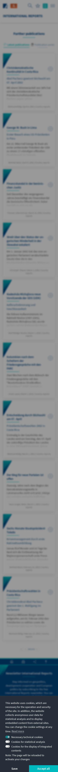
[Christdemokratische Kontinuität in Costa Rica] (29, 81)
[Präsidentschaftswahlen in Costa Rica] (29, 608)
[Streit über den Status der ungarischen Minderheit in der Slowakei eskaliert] (29, 250)
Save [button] (14, 768)
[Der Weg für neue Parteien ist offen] (29, 486)
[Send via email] (23, 662)
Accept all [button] (43, 768)
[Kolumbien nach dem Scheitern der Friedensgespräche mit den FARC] (29, 370)
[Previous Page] (25, 649)
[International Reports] (13, 5)
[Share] (35, 662)
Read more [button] (18, 731)
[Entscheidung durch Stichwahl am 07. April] (29, 429)
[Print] (12, 662)
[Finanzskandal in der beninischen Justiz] (29, 194)
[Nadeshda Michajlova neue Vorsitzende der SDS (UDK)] (29, 310)
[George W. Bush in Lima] (29, 139)
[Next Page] (37, 649)
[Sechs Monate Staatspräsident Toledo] (29, 544)
